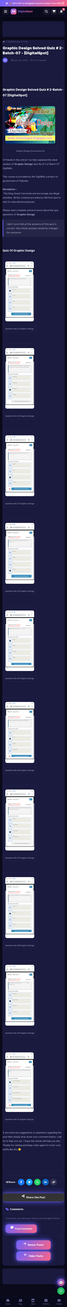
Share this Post (35, 1197)
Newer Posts (36, 1244)
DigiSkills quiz (14, 41)
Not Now (34, 33)
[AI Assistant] (61, 1282)
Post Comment (23, 1228)
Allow (20, 33)
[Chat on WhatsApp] (61, 1291)
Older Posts (36, 1256)
